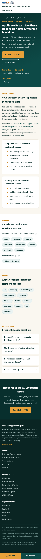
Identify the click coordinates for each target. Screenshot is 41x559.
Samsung (13, 290)
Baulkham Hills (7, 519)
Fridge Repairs (6, 6)
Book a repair (10, 62)
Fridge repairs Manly (11, 261)
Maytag (19, 306)
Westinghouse (9, 295)
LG (5, 290)
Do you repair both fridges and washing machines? (17, 360)
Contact (5, 468)
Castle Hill (5, 509)
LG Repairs (6, 478)
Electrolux (22, 295)
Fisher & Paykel (26, 290)
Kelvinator (8, 306)
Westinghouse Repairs (10, 488)
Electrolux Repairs (8, 492)
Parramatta (6, 505)
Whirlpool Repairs (8, 495)
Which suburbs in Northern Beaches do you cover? (20, 349)
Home (4, 18)
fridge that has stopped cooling (26, 123)
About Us (5, 464)
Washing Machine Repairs (21, 6)
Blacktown (6, 512)
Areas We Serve (7, 10)
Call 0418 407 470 (13, 54)
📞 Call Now (10, 555)
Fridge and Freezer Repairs (11, 454)
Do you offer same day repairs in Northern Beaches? (17, 338)
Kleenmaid (7, 311)
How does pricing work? (14, 370)
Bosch (17, 301)
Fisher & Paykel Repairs (10, 485)
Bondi (4, 516)
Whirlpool (7, 301)
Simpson (27, 301)
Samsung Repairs (8, 481)
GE (27, 306)
